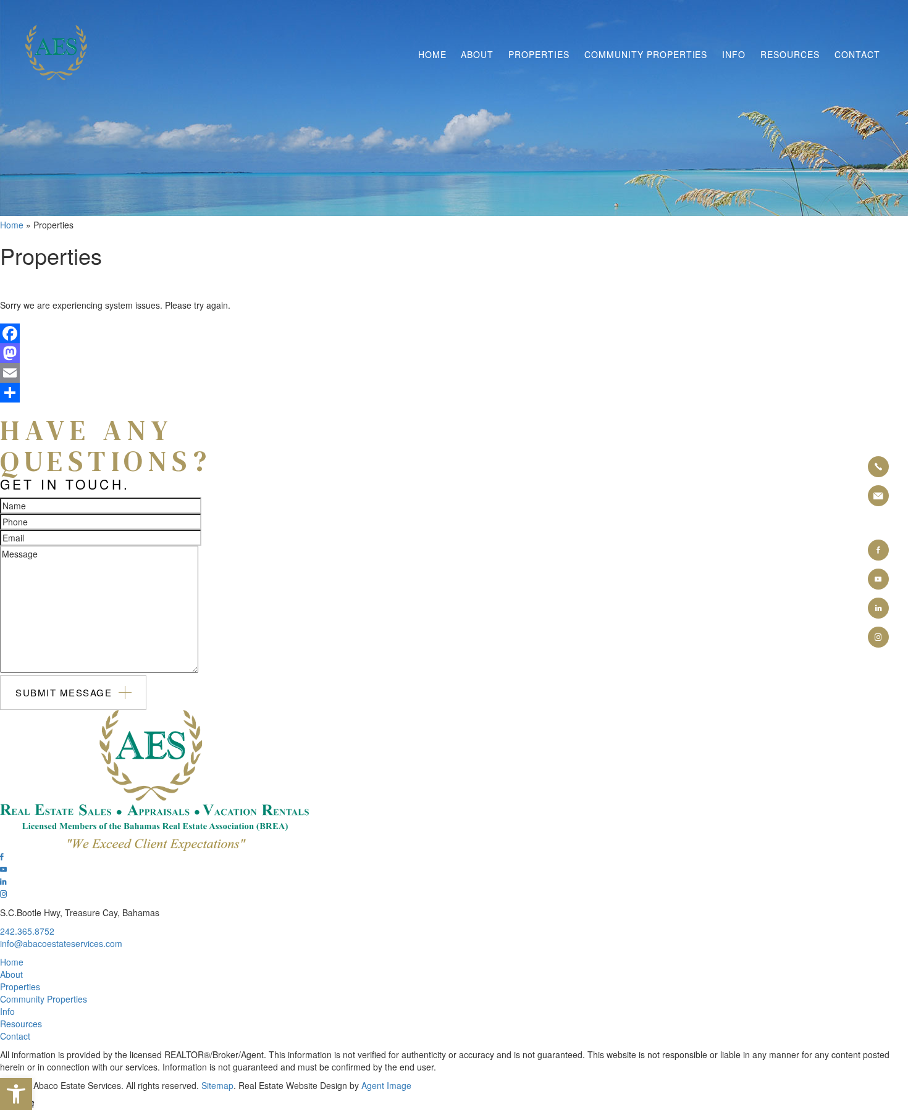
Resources (790, 54)
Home (432, 54)
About (477, 54)
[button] (16, 1094)
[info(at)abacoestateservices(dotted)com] (878, 495)
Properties (539, 54)
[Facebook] (454, 333)
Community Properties (646, 54)
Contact (857, 54)
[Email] (454, 373)
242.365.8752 (27, 931)
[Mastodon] (454, 353)
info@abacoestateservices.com (61, 943)
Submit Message (63, 692)
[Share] (454, 393)
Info (734, 54)
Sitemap (217, 1085)
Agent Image (386, 1085)
